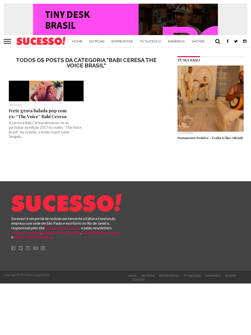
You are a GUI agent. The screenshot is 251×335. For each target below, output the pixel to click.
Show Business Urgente (101, 233)
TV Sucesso (150, 41)
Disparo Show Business (33, 237)
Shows (198, 41)
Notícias (97, 41)
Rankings (176, 41)
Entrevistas (122, 41)
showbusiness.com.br (62, 228)
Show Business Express (61, 233)
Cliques (139, 279)
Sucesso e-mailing (26, 233)
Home (77, 41)
